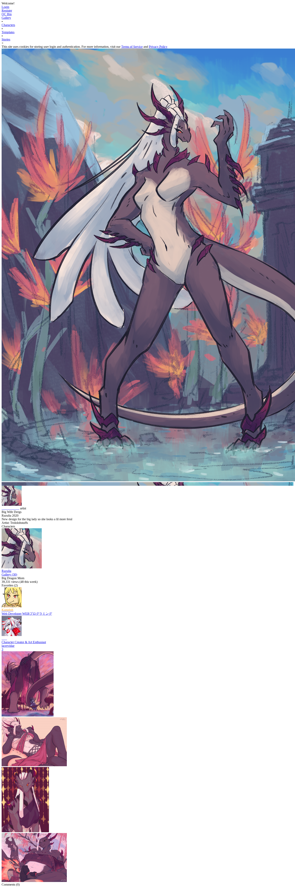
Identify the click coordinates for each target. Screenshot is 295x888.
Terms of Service (132, 46)
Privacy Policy (158, 46)
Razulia (6, 571)
